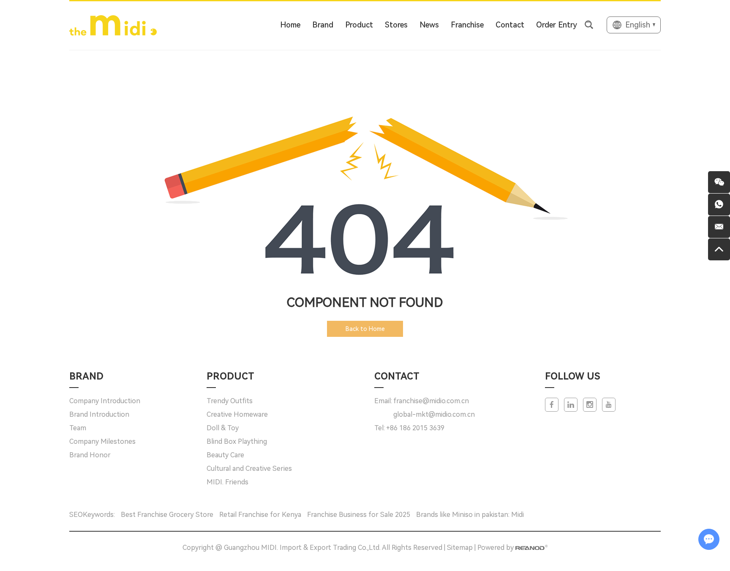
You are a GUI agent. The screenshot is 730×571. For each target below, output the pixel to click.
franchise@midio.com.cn (431, 401)
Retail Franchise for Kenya (261, 515)
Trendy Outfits (230, 401)
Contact (510, 24)
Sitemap (460, 548)
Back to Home (365, 328)
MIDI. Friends (227, 482)
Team (77, 428)
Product (359, 24)
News (429, 24)
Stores (396, 24)
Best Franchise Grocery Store (168, 515)
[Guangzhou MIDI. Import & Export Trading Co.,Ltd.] (113, 25)
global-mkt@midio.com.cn (434, 414)
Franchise (467, 24)
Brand (322, 24)
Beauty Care (225, 455)
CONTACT (396, 376)
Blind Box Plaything (237, 441)
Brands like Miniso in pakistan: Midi (470, 515)
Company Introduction (104, 401)
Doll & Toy (223, 428)
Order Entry (556, 24)
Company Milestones (102, 441)
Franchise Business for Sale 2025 (359, 515)
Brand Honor (90, 455)
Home (290, 24)
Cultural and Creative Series (249, 468)
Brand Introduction (99, 414)
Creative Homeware (237, 414)
